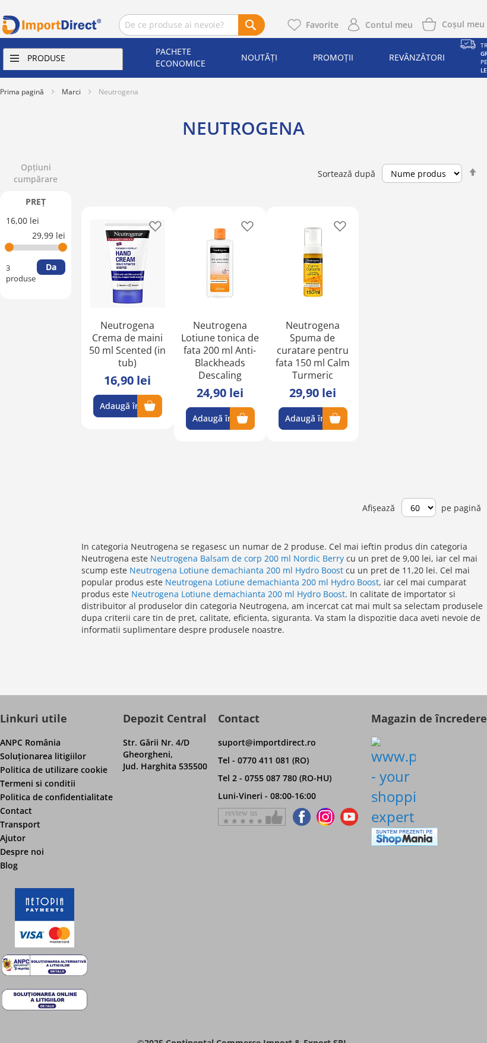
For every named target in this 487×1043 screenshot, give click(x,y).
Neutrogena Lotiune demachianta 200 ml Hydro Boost (236, 570)
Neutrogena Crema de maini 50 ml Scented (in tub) (127, 344)
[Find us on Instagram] (325, 817)
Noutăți (259, 57)
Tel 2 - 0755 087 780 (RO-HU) (274, 778)
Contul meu (389, 24)
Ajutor (13, 838)
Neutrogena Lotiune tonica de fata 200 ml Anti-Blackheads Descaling (220, 350)
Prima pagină (22, 92)
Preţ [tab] (36, 201)
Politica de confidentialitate (56, 797)
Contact (16, 810)
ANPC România (30, 742)
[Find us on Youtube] (349, 817)
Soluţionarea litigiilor (43, 756)
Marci (71, 92)
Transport (20, 824)
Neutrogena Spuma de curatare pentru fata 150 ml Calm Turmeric (313, 350)
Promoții (333, 57)
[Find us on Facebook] (300, 817)
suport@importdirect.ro (267, 742)
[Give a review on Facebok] (252, 817)
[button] (151, 225)
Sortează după (346, 173)
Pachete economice (180, 57)
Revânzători (417, 57)
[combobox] (192, 25)
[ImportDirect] (52, 25)
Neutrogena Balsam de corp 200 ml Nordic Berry (247, 558)
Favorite (322, 24)
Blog (9, 865)
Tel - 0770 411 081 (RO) (263, 760)
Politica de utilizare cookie (53, 769)
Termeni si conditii (37, 783)
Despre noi (22, 851)
